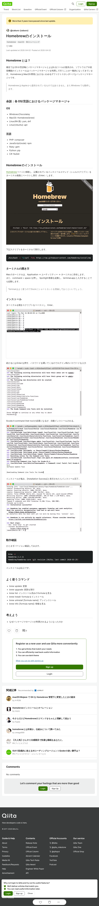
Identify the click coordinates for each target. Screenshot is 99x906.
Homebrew (11, 172)
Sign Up (55, 788)
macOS (21, 42)
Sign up (19, 893)
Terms (4, 847)
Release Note (31, 843)
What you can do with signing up (29, 661)
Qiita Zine (77, 847)
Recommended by (26, 690)
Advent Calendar (33, 856)
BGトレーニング (32, 42)
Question (28, 9)
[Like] (9, 631)
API (27, 873)
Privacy (5, 851)
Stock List (16, 9)
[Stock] (17, 631)
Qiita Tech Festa (32, 860)
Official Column (58, 9)
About (4, 843)
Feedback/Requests (10, 864)
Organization (75, 9)
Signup (92, 4)
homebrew (11, 42)
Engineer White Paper (35, 869)
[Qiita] (7, 4)
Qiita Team (77, 843)
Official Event (41, 9)
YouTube (53, 860)
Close (30, 893)
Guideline (6, 856)
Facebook (54, 856)
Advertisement (8, 873)
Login (80, 4)
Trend (6, 9)
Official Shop (78, 851)
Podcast (53, 864)
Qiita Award (30, 864)
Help (4, 869)
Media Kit (6, 860)
